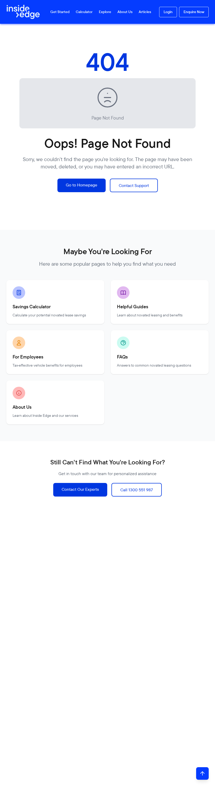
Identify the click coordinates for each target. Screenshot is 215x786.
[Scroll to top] (202, 773)
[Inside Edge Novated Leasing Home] (21, 12)
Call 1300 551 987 (136, 489)
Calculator (84, 11)
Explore (105, 11)
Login (168, 11)
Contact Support (134, 185)
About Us (124, 11)
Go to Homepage (81, 184)
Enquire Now (194, 11)
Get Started (59, 11)
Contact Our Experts (80, 489)
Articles (145, 11)
